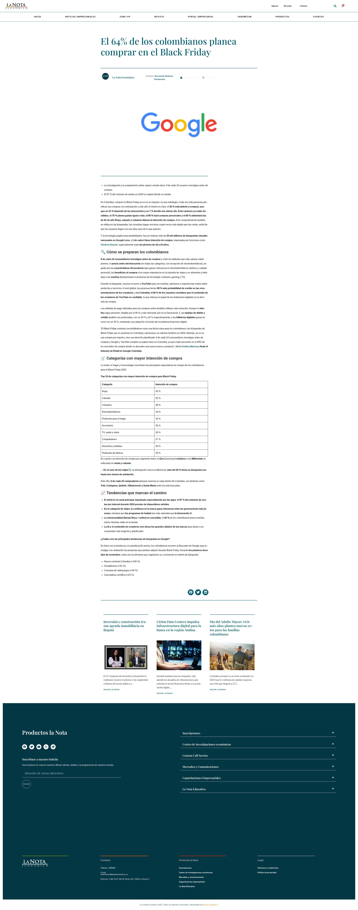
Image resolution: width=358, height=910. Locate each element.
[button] (335, 6)
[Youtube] (38, 746)
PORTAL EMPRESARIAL (201, 17)
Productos (282, 17)
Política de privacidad (266, 873)
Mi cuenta (288, 6)
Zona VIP (125, 17)
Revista (159, 17)
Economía (159, 76)
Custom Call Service (195, 755)
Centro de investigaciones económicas (206, 744)
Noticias (169, 76)
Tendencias (159, 79)
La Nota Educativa (193, 789)
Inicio (37, 17)
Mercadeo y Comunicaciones (200, 767)
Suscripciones (191, 733)
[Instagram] (46, 746)
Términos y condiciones (267, 868)
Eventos (318, 17)
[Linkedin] (53, 746)
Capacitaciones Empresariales (201, 778)
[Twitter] (31, 746)
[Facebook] (24, 746)
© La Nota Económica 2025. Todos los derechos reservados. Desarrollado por (179, 905)
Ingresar (275, 6)
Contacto (303, 6)
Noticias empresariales (80, 17)
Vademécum (245, 17)
